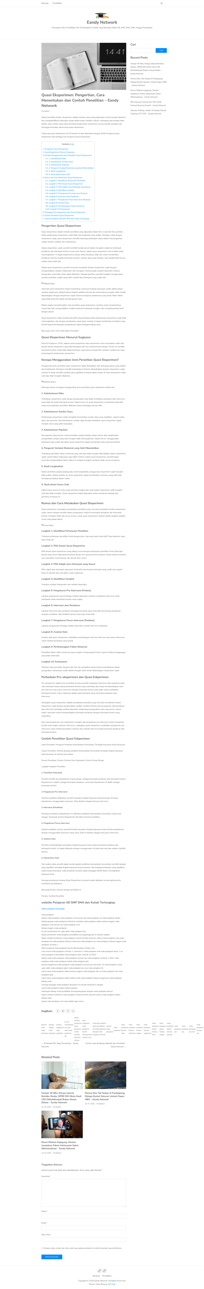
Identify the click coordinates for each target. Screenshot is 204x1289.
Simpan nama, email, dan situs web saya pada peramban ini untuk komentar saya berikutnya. (83, 1248)
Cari (133, 44)
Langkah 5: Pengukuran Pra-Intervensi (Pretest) (66, 193)
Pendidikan (57, 3)
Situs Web (45, 1234)
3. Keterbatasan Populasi (57, 165)
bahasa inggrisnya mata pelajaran (60, 1029)
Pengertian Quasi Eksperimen (56, 149)
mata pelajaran (117, 1028)
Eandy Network (102, 22)
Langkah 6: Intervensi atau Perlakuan (62, 196)
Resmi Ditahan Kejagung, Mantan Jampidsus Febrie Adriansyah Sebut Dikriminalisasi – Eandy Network (59, 1145)
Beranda (44, 3)
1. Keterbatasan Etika (55, 158)
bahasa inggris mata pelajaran (52, 1029)
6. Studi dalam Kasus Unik (57, 174)
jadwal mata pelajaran (109, 1029)
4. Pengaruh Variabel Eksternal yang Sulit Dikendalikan (69, 168)
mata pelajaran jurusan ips (200, 1029)
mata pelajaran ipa (177, 1029)
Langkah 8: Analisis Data (57, 203)
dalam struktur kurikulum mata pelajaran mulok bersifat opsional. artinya (78, 1029)
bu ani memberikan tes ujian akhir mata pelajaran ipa (69, 1029)
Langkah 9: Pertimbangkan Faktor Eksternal (64, 206)
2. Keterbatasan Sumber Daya (59, 162)
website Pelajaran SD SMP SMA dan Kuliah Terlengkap (66, 218)
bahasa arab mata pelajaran (44, 1029)
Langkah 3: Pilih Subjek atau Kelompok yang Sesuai (68, 187)
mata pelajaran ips (185, 1029)
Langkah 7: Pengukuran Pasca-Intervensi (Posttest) (67, 199)
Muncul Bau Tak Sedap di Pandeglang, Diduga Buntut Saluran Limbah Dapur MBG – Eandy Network (105, 1096)
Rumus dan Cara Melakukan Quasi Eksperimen (62, 177)
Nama (44, 1211)
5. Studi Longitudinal (55, 171)
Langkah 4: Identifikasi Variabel (59, 190)
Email (44, 1223)
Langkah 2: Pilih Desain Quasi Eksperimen (64, 184)
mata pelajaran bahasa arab (124, 1029)
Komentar (46, 1176)
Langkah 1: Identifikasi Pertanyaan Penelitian (65, 180)
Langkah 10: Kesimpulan (57, 209)
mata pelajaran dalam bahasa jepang (170, 1029)
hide (72, 144)
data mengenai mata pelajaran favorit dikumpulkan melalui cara (87, 1029)
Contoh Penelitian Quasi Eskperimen (58, 215)
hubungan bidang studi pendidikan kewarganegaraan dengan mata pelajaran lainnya (99, 1029)
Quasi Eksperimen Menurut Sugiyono (59, 152)
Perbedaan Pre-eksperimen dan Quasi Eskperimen (64, 212)
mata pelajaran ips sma (192, 1029)
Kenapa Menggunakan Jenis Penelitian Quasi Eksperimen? (67, 155)
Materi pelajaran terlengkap (53, 908)
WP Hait (111, 1284)
